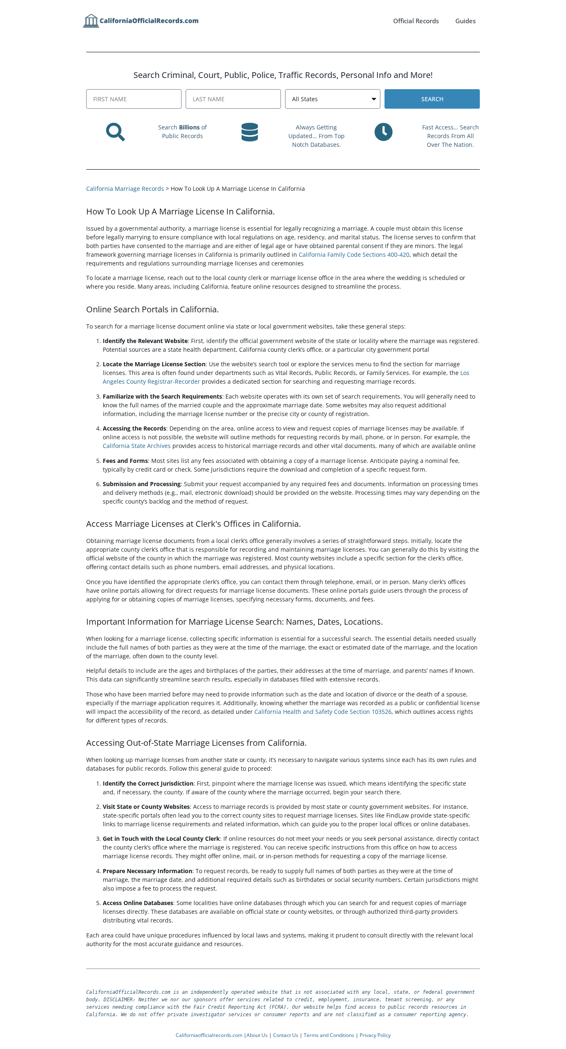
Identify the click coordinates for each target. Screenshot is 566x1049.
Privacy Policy (375, 1035)
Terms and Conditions (329, 1035)
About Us (257, 1035)
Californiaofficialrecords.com (209, 1035)
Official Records (416, 21)
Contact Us (285, 1035)
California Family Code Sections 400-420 (354, 254)
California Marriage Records (125, 188)
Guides (465, 21)
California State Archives (137, 446)
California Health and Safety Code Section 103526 (323, 712)
